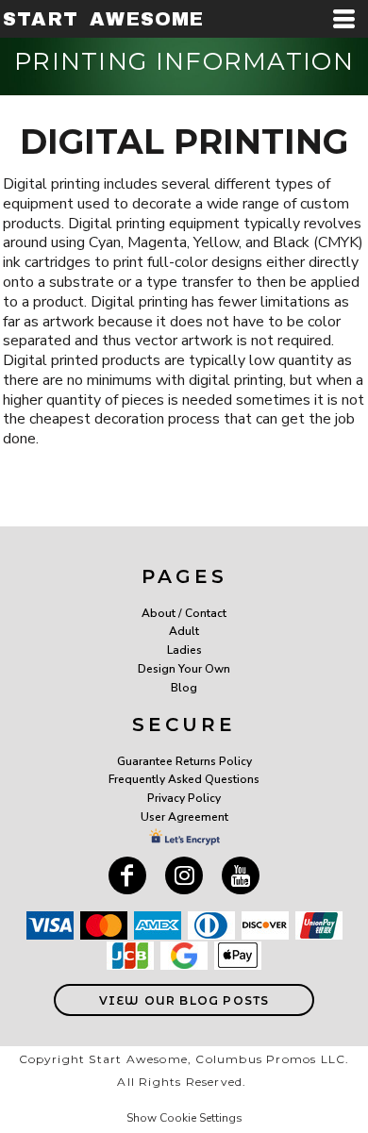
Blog (184, 687)
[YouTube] (240, 875)
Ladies (184, 650)
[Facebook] (127, 875)
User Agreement (184, 817)
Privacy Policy (184, 798)
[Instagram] (184, 875)
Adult (184, 631)
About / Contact (184, 613)
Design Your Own (184, 668)
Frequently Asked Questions (184, 779)
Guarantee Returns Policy (184, 761)
